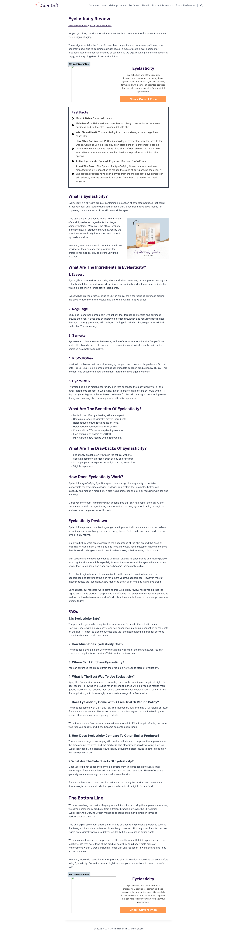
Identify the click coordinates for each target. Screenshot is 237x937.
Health (145, 5)
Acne (123, 5)
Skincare (94, 5)
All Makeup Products (78, 25)
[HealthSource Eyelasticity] (93, 84)
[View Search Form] (201, 5)
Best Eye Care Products (101, 25)
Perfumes (134, 5)
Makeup (113, 5)
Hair (103, 5)
